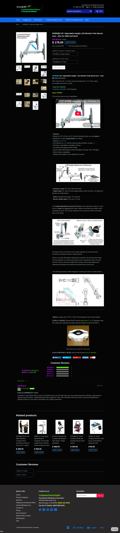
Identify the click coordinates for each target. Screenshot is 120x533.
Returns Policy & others (23, 515)
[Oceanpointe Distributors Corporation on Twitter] (40, 510)
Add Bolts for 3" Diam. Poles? (60, 58)
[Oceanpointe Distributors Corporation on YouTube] (55, 510)
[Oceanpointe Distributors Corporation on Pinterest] (47, 510)
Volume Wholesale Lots (23, 505)
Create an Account (98, 7)
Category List (27, 20)
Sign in (88, 7)
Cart (100, 11)
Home (18, 20)
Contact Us (19, 508)
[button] (56, 39)
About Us (19, 500)
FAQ (17, 521)
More (87, 20)
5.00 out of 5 (35, 370)
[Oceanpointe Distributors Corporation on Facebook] (44, 510)
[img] (21, 386)
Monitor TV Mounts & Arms (74, 20)
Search (18, 495)
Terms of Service (21, 513)
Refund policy (20, 518)
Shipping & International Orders (26, 502)
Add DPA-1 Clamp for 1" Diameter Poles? (63, 50)
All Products (38, 20)
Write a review (21, 475)
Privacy (18, 510)
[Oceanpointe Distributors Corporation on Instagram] (51, 510)
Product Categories (22, 497)
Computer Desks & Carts (54, 20)
